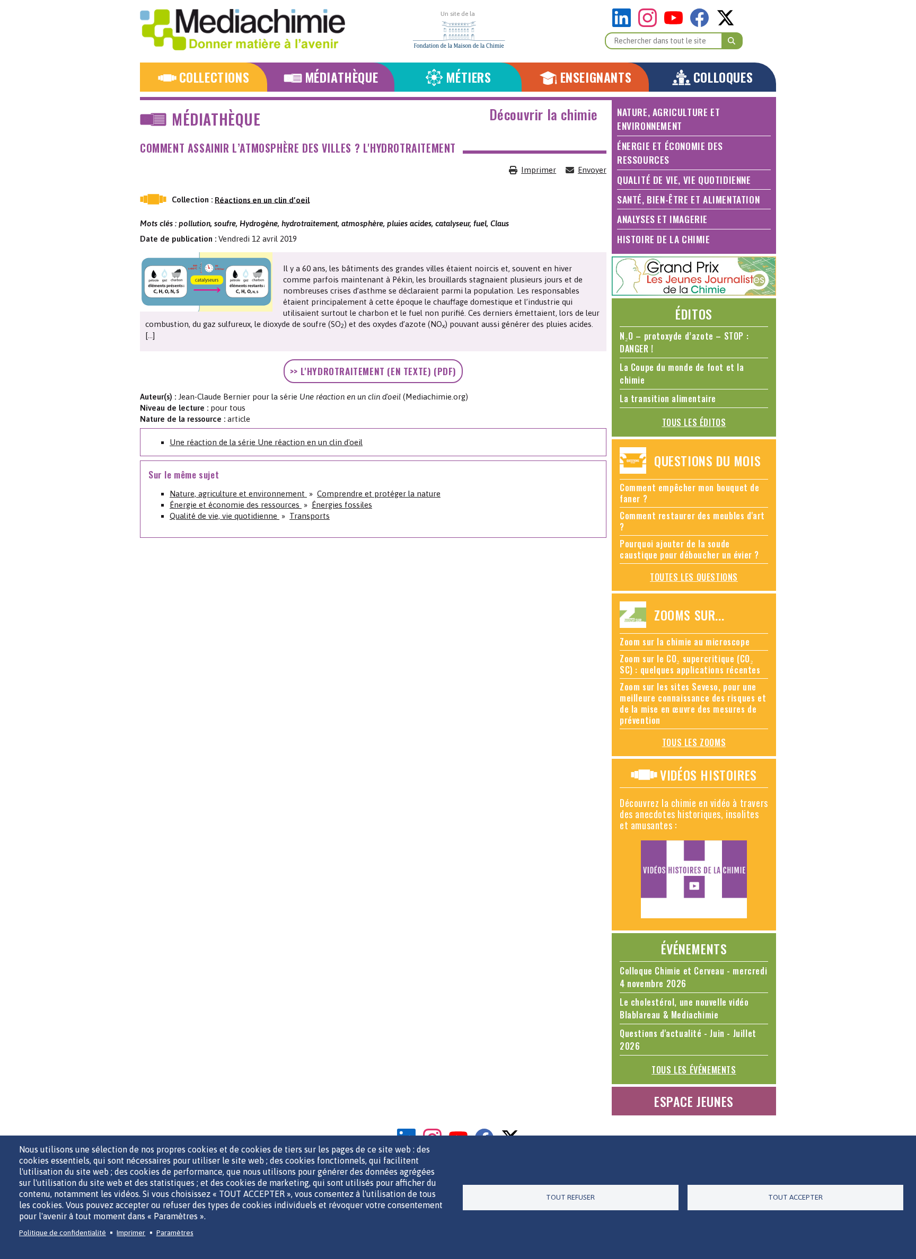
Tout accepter (795, 1197)
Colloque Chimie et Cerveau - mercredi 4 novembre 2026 (693, 977)
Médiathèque (341, 77)
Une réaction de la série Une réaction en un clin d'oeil (266, 442)
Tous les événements (693, 1069)
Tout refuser (570, 1197)
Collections (214, 77)
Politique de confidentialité (62, 1232)
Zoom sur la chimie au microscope (685, 641)
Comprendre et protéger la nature (379, 493)
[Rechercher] (732, 40)
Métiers (468, 77)
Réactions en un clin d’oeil (262, 199)
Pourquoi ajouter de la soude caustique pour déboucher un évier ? (689, 549)
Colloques (723, 77)
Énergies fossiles (342, 504)
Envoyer (592, 169)
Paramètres (174, 1232)
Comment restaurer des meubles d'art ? (692, 521)
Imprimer (538, 169)
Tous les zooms (694, 742)
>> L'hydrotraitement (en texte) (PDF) (373, 371)
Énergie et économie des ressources (236, 504)
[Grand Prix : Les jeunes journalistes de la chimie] (694, 292)
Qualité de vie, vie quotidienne (224, 515)
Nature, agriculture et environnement (238, 493)
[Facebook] (702, 24)
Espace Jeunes (694, 1101)
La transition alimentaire (668, 398)
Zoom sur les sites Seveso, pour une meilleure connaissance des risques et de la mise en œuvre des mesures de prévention (693, 703)
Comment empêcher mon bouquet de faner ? (690, 493)
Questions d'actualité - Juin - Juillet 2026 (688, 1039)
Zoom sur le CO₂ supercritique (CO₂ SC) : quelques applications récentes (690, 664)
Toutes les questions (694, 577)
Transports (309, 515)
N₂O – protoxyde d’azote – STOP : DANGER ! (684, 342)
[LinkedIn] (624, 24)
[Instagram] (650, 24)
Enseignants (596, 77)
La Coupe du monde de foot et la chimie (682, 373)
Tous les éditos (694, 422)
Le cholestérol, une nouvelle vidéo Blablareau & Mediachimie (684, 1008)
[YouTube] (676, 24)
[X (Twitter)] (725, 24)
